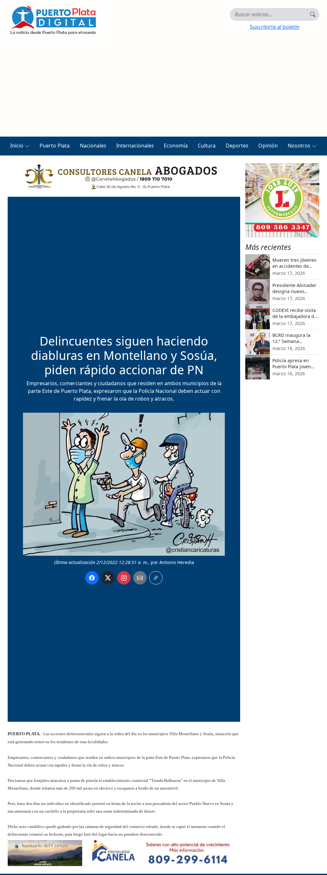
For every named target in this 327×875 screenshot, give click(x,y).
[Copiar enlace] (156, 578)
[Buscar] (312, 14)
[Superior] (124, 175)
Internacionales (135, 145)
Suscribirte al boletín (275, 26)
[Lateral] (282, 200)
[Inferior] (124, 852)
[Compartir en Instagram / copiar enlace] (124, 578)
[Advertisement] (163, 88)
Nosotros (300, 145)
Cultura (207, 145)
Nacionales (93, 145)
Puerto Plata (55, 145)
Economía (176, 145)
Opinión (268, 145)
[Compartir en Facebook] (92, 578)
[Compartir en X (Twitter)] (108, 578)
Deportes (237, 145)
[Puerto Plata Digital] (53, 20)
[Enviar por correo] (140, 578)
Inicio (17, 145)
